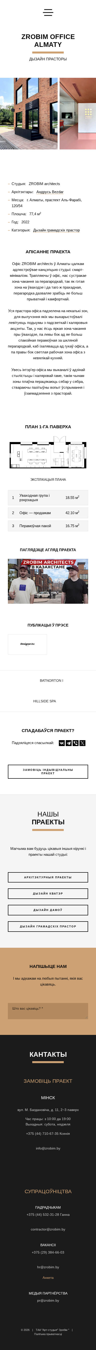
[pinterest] (66, 1169)
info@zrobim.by (48, 1148)
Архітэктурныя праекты (48, 877)
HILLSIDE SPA (44, 701)
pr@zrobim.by (48, 1300)
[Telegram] (69, 743)
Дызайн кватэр (48, 893)
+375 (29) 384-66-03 (48, 1252)
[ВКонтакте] (62, 743)
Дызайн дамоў (48, 910)
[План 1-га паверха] (48, 452)
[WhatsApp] (48, 1141)
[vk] (57, 1169)
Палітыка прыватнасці (48, 1334)
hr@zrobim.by (48, 1267)
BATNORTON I (51, 680)
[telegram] (75, 1169)
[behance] (30, 1169)
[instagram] (21, 1169)
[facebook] (48, 1169)
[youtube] (39, 1169)
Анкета (48, 1278)
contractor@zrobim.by (48, 1229)
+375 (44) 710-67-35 (42, 1134)
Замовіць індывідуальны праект (48, 771)
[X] (82, 743)
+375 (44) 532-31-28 (43, 1214)
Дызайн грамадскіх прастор (48, 926)
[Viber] (76, 743)
